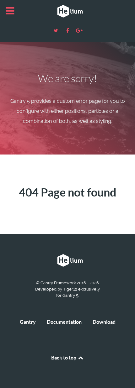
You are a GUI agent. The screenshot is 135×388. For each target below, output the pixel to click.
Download (104, 322)
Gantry (28, 322)
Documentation (64, 322)
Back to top (64, 357)
